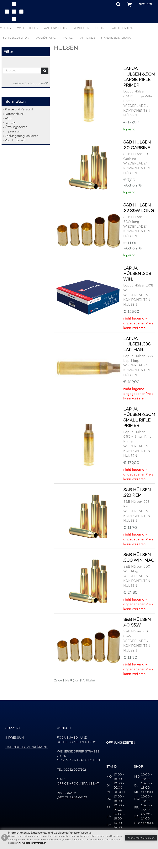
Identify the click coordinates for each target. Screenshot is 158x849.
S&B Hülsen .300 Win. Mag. (139, 557)
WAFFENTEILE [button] (26, 28)
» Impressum (12, 131)
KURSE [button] (68, 37)
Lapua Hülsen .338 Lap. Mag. (137, 344)
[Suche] (45, 70)
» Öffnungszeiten (15, 127)
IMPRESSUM (14, 737)
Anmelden (145, 4)
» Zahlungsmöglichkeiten (20, 136)
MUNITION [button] (80, 28)
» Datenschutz (13, 114)
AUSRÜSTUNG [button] (46, 37)
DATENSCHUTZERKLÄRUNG (26, 747)
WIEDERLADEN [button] (122, 28)
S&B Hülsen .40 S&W (137, 622)
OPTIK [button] (99, 28)
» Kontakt (10, 123)
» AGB (7, 118)
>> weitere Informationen (32, 842)
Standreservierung (116, 37)
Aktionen (87, 37)
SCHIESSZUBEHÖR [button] (16, 37)
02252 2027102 (75, 770)
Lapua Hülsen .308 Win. (137, 273)
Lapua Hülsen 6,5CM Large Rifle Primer (139, 77)
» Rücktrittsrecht (15, 140)
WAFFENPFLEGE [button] (55, 28)
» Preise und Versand (18, 109)
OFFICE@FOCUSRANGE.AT (78, 783)
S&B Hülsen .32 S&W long (138, 207)
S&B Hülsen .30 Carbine (137, 144)
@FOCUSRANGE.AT (72, 797)
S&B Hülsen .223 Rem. (137, 492)
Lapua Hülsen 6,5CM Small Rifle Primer (139, 417)
